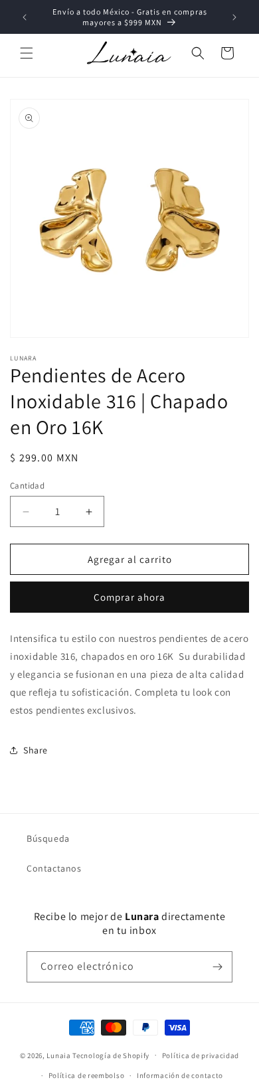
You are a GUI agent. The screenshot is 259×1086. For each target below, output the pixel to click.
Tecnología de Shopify (110, 1054)
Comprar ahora (129, 597)
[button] (26, 53)
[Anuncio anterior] (24, 17)
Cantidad (27, 485)
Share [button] (35, 750)
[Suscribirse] (217, 966)
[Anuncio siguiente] (234, 17)
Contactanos (54, 868)
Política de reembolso (86, 1075)
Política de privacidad (200, 1055)
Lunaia (58, 1054)
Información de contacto (180, 1075)
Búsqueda (48, 838)
